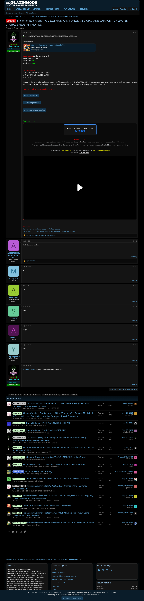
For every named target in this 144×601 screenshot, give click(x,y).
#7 (136, 345)
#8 (136, 366)
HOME (9, 9)
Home (54, 569)
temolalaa (130, 405)
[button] (43, 9)
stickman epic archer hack (51, 395)
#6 (136, 326)
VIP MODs (37, 9)
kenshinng (129, 473)
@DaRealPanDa (29, 369)
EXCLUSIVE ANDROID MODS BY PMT (38, 408)
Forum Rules (56, 586)
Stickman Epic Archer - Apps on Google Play (48, 45)
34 (52, 408)
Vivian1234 (15, 474)
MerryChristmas (17, 467)
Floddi (131, 466)
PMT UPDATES (69, 9)
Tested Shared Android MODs (37, 425)
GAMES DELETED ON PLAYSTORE (39, 418)
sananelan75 (129, 498)
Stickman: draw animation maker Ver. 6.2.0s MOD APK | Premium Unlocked (60, 522)
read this (124, 145)
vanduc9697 (129, 415)
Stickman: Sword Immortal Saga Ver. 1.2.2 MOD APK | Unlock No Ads (56, 457)
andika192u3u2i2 (127, 459)
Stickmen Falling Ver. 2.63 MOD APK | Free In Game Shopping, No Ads (54, 464)
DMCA (54, 590)
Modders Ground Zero (59, 583)
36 (57, 408)
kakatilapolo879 (128, 432)
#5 (136, 307)
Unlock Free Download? (80, 130)
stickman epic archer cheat (32, 395)
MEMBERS (84, 9)
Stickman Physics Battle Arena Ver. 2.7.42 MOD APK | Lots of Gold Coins (57, 478)
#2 (136, 241)
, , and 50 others (40, 235)
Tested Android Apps (33, 525)
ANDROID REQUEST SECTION (39, 474)
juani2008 (15, 425)
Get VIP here (84, 152)
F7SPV (131, 515)
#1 (136, 32)
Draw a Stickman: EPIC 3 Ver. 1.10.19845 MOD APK (48, 423)
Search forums (19, 13)
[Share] (133, 32)
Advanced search (31, 13)
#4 (136, 286)
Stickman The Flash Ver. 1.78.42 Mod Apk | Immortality (47, 505)
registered (49, 142)
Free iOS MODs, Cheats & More (62, 579)
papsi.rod (130, 425)
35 (55, 408)
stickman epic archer (15, 395)
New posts (9, 13)
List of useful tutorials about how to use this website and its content (49, 231)
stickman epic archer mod (69, 395)
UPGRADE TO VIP (23, 9)
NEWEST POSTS (52, 9)
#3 (136, 267)
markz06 (130, 507)
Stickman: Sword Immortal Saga (39, 471)
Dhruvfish (15, 508)
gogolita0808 (129, 488)
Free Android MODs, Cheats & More (64, 576)
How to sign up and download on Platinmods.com (42, 229)
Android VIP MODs (58, 573)
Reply (135, 257)
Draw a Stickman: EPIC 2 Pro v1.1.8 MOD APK (46, 430)
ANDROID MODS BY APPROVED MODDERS (45, 467)
